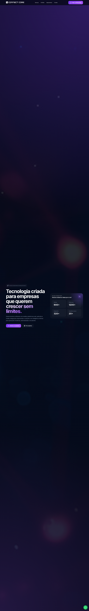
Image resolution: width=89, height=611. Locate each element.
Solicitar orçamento (14, 325)
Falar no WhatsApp (76, 2)
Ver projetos (29, 325)
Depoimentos (49, 2)
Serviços (37, 2)
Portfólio (42, 2)
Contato (56, 2)
